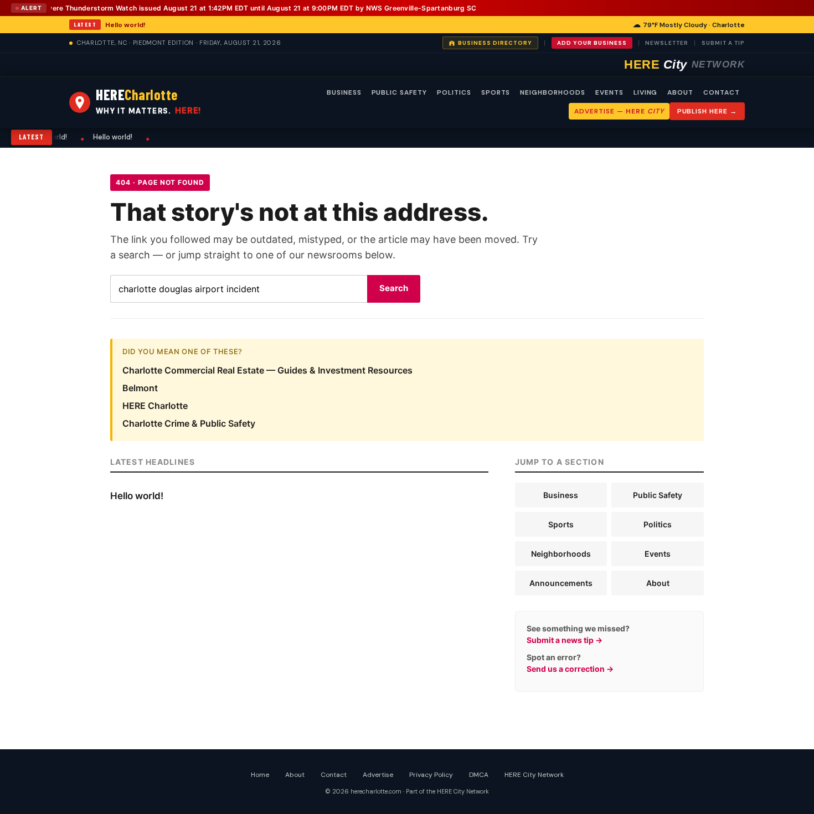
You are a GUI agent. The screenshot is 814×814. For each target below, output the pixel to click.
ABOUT (680, 92)
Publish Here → (707, 111)
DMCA (478, 774)
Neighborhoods (561, 553)
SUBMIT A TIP (723, 42)
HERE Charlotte (155, 405)
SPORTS (496, 92)
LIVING (645, 92)
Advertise (378, 774)
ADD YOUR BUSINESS (592, 42)
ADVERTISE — (618, 111)
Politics (657, 524)
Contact (334, 774)
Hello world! (125, 24)
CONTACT (721, 92)
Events (658, 553)
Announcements (561, 583)
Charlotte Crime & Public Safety (188, 423)
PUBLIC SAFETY (399, 92)
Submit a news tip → (564, 640)
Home (260, 774)
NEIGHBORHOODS (552, 92)
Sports (561, 524)
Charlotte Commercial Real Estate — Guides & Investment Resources (267, 370)
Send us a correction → (570, 668)
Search (393, 288)
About (657, 583)
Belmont (140, 387)
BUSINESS (344, 92)
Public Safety (657, 495)
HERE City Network (534, 774)
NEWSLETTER (666, 42)
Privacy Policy (431, 774)
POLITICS (454, 92)
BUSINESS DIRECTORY (495, 42)
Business (560, 495)
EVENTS (609, 92)
